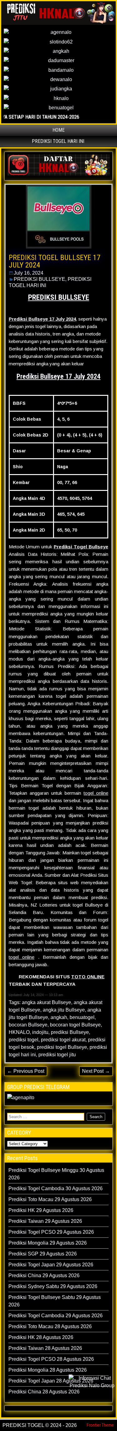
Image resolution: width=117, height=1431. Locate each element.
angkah (59, 1017)
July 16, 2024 (28, 273)
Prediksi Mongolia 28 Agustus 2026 (47, 1370)
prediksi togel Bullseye (62, 1047)
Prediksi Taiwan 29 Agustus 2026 (45, 1221)
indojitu (40, 1032)
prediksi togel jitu (57, 1054)
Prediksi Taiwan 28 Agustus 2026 (45, 1348)
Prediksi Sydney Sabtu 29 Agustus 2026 (52, 1286)
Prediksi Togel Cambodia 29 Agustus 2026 (55, 1315)
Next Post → (96, 1071)
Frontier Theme (100, 1425)
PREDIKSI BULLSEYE (39, 279)
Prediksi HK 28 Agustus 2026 (40, 1337)
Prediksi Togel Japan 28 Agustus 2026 (50, 1380)
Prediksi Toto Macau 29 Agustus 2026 (50, 1199)
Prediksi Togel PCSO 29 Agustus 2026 (51, 1232)
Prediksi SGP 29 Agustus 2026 (42, 1253)
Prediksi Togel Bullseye (81, 546)
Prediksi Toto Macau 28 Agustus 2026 (50, 1326)
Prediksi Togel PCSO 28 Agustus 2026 (51, 1359)
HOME (58, 130)
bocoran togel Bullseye (75, 1024)
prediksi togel (23, 1039)
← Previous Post (25, 1071)
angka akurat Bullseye (46, 1002)
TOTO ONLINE (88, 976)
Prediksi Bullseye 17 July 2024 (58, 376)
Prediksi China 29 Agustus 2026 (44, 1275)
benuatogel (82, 1017)
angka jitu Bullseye (64, 1010)
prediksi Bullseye (70, 1032)
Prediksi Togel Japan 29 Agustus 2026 (50, 1264)
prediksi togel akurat (63, 1039)
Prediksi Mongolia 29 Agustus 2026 (47, 1243)
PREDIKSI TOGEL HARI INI (58, 141)
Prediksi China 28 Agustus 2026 (44, 1391)
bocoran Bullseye (28, 1024)
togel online (96, 793)
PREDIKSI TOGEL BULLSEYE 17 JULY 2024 (54, 261)
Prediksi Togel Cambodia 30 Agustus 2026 (55, 1188)
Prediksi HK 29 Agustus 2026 (40, 1210)
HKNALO (19, 1032)
